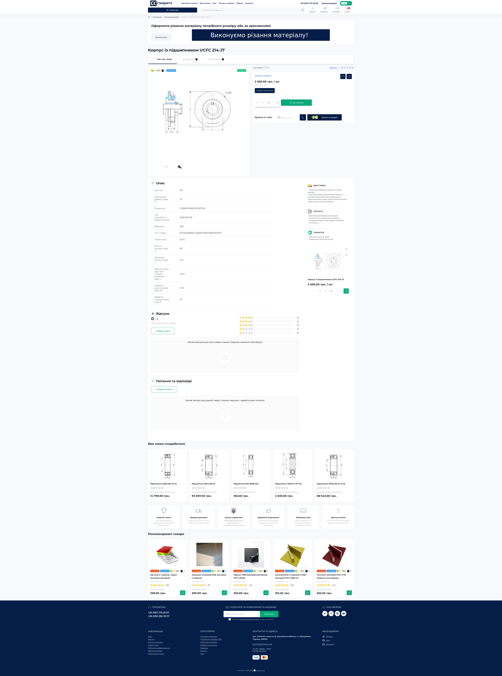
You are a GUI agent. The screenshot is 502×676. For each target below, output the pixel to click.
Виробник (159, 226)
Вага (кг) (159, 190)
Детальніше (161, 37)
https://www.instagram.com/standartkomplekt (331, 613)
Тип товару (160, 233)
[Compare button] (349, 76)
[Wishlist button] (343, 76)
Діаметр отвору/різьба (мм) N (162, 299)
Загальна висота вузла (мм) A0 (161, 288)
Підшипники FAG (172, 17)
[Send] (303, 117)
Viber (328, 640)
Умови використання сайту (249, 619)
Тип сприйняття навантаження (162, 217)
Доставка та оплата (189, 3)
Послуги (203, 651)
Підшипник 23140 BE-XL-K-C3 (331, 484)
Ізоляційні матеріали (208, 636)
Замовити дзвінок (329, 3)
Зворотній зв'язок (155, 651)
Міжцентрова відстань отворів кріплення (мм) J (162, 274)
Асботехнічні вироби (208, 642)
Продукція (160, 208)
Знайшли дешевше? (263, 75)
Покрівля (204, 648)
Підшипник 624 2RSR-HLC (246, 484)
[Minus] (257, 102)
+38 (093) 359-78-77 (158, 616)
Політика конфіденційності (159, 648)
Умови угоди (153, 645)
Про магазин (205, 3)
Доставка (320, 185)
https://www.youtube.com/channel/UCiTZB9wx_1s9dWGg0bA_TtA (343, 613)
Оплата (318, 211)
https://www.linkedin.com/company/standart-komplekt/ (337, 613)
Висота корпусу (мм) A (161, 248)
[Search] (303, 10)
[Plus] (268, 102)
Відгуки (239, 3)
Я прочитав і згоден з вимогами (252, 619)
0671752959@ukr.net (262, 644)
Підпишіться (269, 614)
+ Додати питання (164, 389)
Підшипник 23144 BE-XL (203, 484)
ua (345, 3)
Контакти (249, 3)
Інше (202, 654)
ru (349, 3)
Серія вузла (160, 239)
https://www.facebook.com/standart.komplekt (324, 613)
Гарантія (319, 232)
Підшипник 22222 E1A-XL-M (163, 484)
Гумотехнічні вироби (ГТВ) (210, 639)
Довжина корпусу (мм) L (161, 260)
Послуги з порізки (226, 3)
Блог (215, 3)
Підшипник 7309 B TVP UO (288, 484)
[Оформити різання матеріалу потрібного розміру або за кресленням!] (261, 35)
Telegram (329, 636)
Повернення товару (156, 654)
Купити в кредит (329, 117)
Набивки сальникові (208, 645)
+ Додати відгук (162, 331)
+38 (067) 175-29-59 (158, 612)
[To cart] (346, 291)
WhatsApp (330, 644)
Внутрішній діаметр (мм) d (161, 199)
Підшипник (157, 17)
